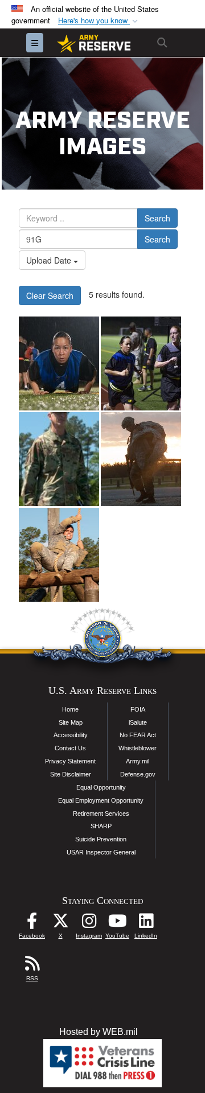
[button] (99, 21)
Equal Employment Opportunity (101, 800)
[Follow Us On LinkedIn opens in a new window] (146, 923)
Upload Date (49, 260)
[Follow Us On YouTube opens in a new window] (117, 923)
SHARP (101, 826)
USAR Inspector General (101, 852)
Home (70, 709)
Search (157, 218)
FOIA (137, 709)
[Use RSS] (32, 966)
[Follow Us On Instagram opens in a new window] (89, 923)
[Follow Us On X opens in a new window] (60, 923)
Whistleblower (137, 748)
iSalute (138, 722)
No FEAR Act (138, 735)
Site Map (71, 722)
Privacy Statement (70, 761)
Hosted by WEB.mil (98, 1032)
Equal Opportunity (101, 787)
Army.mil (137, 761)
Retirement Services (101, 813)
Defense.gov (137, 774)
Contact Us (70, 748)
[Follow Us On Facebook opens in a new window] (32, 923)
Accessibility (71, 735)
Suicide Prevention (100, 839)
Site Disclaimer (70, 774)
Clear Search (49, 295)
